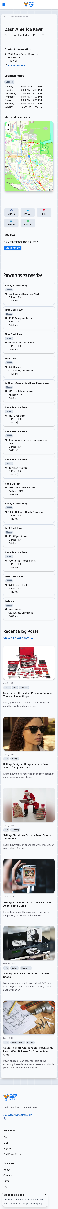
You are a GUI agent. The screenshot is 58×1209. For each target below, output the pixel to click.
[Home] (4, 16)
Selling (14, 758)
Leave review (12, 247)
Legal (6, 1186)
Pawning (24, 687)
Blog (5, 1137)
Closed (9, 82)
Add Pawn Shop (12, 1154)
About (6, 1169)
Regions (7, 1148)
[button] (29, 156)
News (6, 1180)
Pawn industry (17, 1042)
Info (15, 687)
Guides (30, 1042)
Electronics (26, 968)
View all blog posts (16, 638)
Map (5, 1142)
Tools (7, 687)
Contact (7, 1175)
